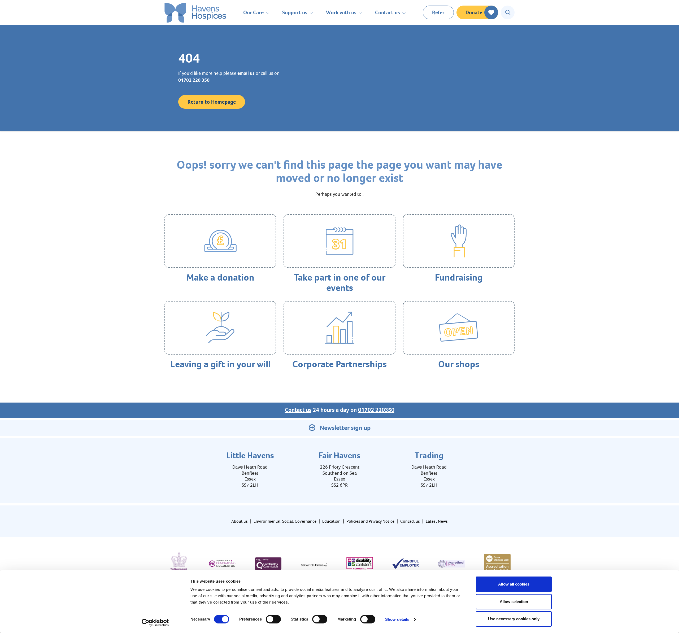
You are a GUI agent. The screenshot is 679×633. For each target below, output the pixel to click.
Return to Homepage (212, 102)
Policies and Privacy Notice (370, 521)
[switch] (273, 619)
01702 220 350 (194, 80)
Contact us (298, 410)
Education (331, 521)
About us (239, 521)
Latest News (437, 521)
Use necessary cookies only (513, 619)
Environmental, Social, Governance (285, 521)
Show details (397, 619)
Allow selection (514, 601)
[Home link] (195, 13)
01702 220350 (376, 410)
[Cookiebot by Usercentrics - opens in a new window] (155, 623)
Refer (438, 12)
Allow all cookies (513, 584)
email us (246, 73)
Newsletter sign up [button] (345, 427)
